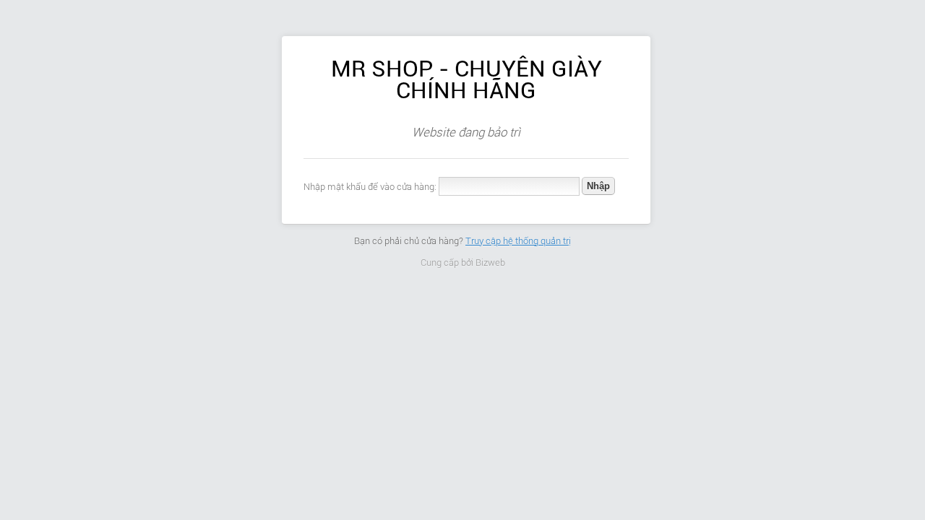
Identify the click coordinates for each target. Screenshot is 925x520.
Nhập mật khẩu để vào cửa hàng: (370, 186)
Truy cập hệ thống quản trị (518, 240)
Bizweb (490, 262)
